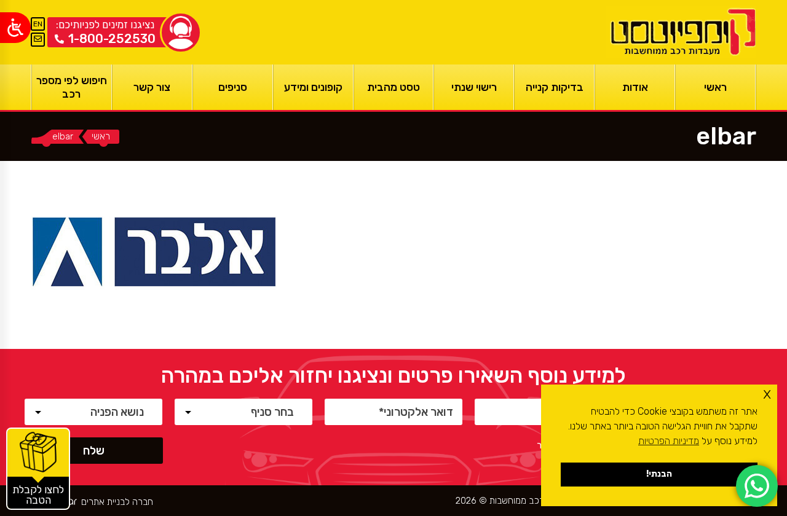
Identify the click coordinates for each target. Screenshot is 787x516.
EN (37, 24)
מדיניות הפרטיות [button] (668, 441)
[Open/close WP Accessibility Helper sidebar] (15, 27)
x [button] (767, 393)
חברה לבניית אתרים (117, 502)
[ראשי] (681, 32)
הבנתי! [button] (659, 474)
